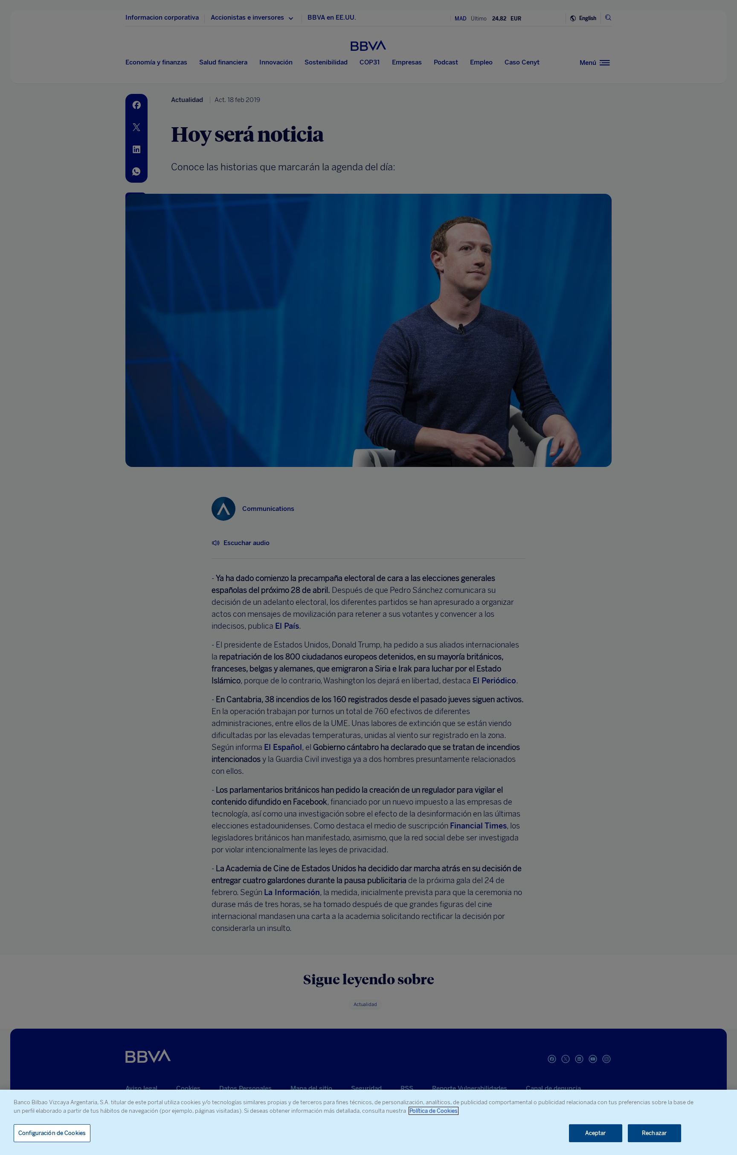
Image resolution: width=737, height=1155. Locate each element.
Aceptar (595, 1133)
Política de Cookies (433, 1111)
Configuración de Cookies (52, 1133)
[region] (368, 1122)
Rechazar (654, 1133)
